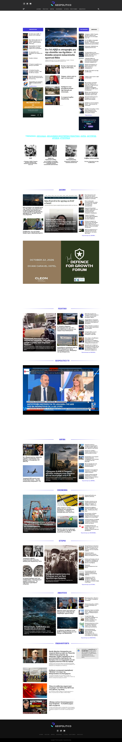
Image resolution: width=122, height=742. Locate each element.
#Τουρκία (65, 138)
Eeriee (69, 740)
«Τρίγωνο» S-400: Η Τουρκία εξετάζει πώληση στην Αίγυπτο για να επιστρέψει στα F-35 (30, 163)
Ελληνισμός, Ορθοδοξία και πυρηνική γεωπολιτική (71, 162)
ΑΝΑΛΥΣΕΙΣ (82, 9)
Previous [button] (38, 115)
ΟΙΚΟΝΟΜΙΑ (59, 9)
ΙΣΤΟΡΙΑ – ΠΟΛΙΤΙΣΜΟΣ (70, 9)
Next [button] (40, 115)
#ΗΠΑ (83, 136)
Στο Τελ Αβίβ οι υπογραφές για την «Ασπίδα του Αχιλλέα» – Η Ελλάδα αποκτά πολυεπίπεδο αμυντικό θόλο (50, 163)
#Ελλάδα (41, 136)
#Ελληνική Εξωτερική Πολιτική (63, 136)
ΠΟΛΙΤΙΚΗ (45, 9)
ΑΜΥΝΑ (52, 9)
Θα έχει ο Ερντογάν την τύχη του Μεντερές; (91, 162)
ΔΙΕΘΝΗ (39, 9)
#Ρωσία (55, 138)
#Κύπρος (91, 136)
